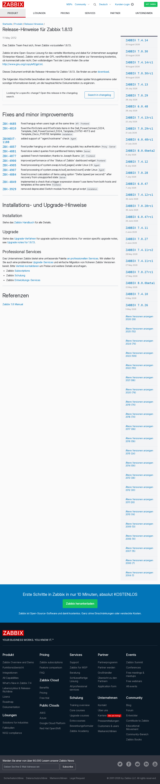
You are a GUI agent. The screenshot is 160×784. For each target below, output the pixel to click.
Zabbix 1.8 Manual (12, 304)
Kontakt (102, 705)
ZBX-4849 (9, 181)
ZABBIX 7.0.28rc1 (139, 205)
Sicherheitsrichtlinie (14, 778)
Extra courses (77, 720)
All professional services (78, 688)
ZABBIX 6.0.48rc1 (139, 139)
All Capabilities (10, 677)
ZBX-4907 (9, 170)
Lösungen (9, 715)
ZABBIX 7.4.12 (137, 161)
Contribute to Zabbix (137, 720)
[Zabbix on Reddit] (137, 764)
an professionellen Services (82, 258)
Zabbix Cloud (49, 680)
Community (80, 4)
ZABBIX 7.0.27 (137, 239)
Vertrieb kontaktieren (27, 266)
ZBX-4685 (9, 123)
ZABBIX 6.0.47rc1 (139, 216)
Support (74, 662)
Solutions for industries (15, 722)
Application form (107, 686)
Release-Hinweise (33, 24)
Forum (129, 710)
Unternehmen (107, 698)
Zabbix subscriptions (51, 662)
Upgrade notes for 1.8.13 (21, 242)
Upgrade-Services (43, 262)
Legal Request (77, 778)
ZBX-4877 (9, 156)
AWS (42, 712)
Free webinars (134, 681)
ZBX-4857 (9, 146)
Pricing (44, 655)
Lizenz (6, 696)
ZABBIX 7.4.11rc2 (139, 250)
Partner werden (106, 667)
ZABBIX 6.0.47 (137, 183)
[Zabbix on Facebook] (128, 764)
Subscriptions (22, 270)
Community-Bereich (137, 734)
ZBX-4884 (9, 174)
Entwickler (132, 715)
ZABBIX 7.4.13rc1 (139, 117)
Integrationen (10, 672)
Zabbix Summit (134, 662)
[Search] (95, 4)
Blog (128, 705)
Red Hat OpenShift (50, 728)
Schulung (20, 275)
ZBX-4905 (9, 165)
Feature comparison (51, 667)
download (103, 71)
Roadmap (7, 701)
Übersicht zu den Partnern (107, 679)
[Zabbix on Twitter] (120, 764)
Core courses (77, 710)
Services (76, 655)
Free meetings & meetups (135, 674)
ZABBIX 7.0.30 (137, 51)
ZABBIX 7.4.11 (137, 227)
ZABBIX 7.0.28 (137, 172)
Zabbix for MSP (79, 667)
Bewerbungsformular (81, 725)
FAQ (42, 672)
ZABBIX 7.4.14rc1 (139, 62)
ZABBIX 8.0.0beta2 (140, 150)
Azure (43, 718)
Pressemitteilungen (108, 720)
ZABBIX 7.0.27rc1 (139, 272)
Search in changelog (99, 94)
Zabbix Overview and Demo (18, 662)
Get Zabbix (151, 4)
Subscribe (68, 766)
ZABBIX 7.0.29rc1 (139, 128)
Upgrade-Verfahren (25, 238)
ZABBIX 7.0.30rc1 (139, 73)
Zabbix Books (134, 739)
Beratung (75, 672)
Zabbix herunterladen (80, 603)
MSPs (69, 4)
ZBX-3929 (9, 189)
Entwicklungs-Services (27, 280)
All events (131, 686)
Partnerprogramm (108, 662)
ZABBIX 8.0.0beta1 (140, 283)
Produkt (18, 24)
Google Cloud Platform (52, 723)
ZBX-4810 (9, 128)
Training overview (80, 705)
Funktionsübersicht (13, 667)
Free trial (44, 697)
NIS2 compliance (12, 732)
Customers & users (108, 726)
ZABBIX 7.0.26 (137, 305)
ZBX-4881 (9, 151)
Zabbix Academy (79, 731)
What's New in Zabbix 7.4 (17, 683)
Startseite (7, 24)
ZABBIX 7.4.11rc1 (139, 261)
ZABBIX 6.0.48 (137, 106)
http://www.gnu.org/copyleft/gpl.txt (22, 64)
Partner (103, 655)
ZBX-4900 (9, 160)
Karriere (109, 715)
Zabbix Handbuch (24, 222)
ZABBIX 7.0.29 (137, 95)
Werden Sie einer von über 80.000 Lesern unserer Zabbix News (38, 760)
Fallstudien (8, 727)
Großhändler (105, 672)
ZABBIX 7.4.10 (137, 294)
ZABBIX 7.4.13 (137, 84)
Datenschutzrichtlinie (36, 778)
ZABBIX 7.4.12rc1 (139, 194)
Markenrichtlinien (107, 731)
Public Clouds (49, 705)
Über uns (103, 710)
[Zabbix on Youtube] (155, 764)
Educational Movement (132, 727)
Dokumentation (11, 707)
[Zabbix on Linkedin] (146, 764)
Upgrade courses (79, 715)
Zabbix (13, 4)
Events (131, 655)
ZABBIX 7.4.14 (137, 40)
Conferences (133, 667)
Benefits (44, 687)
